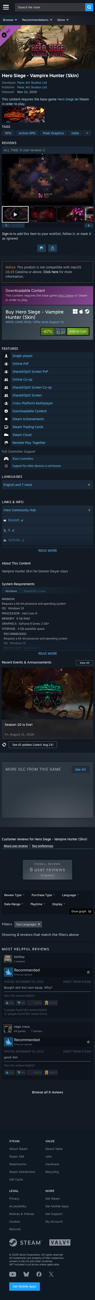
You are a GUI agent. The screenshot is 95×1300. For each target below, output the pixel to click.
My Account (54, 1221)
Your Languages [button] (26, 924)
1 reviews (19, 961)
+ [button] (87, 133)
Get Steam (52, 1198)
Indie (75, 133)
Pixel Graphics (53, 133)
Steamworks (17, 1164)
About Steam (18, 1149)
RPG (8, 133)
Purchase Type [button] (42, 895)
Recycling (52, 1172)
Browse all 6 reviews (47, 1092)
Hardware (52, 1164)
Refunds (15, 1229)
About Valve (53, 1149)
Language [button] (69, 895)
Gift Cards (16, 1179)
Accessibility (17, 1206)
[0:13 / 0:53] (47, 180)
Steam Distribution (22, 1172)
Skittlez (19, 957)
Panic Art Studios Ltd (32, 82)
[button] (10, 19)
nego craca (22, 1026)
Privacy (14, 1198)
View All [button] (84, 662)
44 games (20, 1031)
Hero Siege (65, 99)
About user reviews (16, 846)
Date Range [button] (12, 904)
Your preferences (42, 846)
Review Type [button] (12, 895)
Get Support (53, 1214)
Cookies (14, 1221)
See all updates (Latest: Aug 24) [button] (32, 744)
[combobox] (50, 7)
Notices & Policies (21, 1214)
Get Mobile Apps (24, 1286)
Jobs (48, 1156)
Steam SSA (16, 1156)
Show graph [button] (78, 911)
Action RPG (27, 133)
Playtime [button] (36, 904)
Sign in (7, 234)
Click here (50, 272)
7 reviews (36, 1031)
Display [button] (57, 904)
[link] (53, 331)
